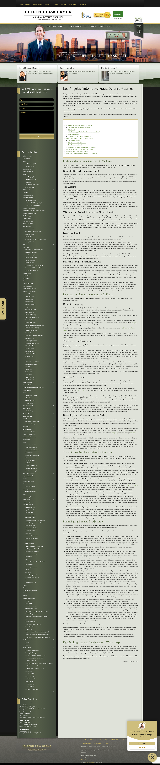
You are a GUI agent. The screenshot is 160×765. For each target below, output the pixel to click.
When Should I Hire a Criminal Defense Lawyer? (38, 637)
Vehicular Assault (29, 166)
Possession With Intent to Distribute (34, 268)
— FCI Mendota (29, 686)
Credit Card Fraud (30, 400)
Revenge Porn (29, 564)
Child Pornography (28, 197)
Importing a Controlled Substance (34, 335)
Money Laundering (30, 346)
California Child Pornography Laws (34, 203)
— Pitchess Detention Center (32, 666)
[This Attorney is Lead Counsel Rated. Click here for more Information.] (102, 15)
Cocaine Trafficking (30, 304)
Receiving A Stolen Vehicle (32, 184)
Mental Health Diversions (29, 437)
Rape (26, 559)
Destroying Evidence (28, 221)
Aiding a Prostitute (30, 507)
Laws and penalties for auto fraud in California (79, 138)
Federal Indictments (30, 322)
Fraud (24, 392)
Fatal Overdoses (29, 262)
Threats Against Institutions (30, 590)
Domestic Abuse (29, 234)
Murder (25, 442)
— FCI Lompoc (29, 684)
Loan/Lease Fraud (73, 134)
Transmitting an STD (30, 582)
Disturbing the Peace (28, 223)
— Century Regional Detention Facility (35, 655)
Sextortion (28, 359)
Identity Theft (28, 333)
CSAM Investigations (31, 309)
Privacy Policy (87, 743)
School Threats (26, 499)
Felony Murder (29, 452)
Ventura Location (24, 729)
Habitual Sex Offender (31, 528)
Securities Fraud (29, 356)
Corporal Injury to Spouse (29, 213)
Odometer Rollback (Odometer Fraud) (79, 127)
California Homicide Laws (32, 450)
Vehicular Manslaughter (31, 468)
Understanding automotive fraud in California (79, 125)
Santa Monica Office (103, 740)
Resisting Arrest (27, 489)
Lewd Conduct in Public (31, 538)
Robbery (25, 494)
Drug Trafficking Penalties (32, 317)
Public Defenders (29, 627)
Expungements (26, 278)
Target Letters (28, 369)
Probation (25, 484)
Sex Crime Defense (28, 504)
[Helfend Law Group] (48, 15)
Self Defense (28, 463)
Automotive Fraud (27, 169)
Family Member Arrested (29, 288)
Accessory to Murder (30, 445)
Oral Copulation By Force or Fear (34, 546)
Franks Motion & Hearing (32, 327)
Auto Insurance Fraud (31, 395)
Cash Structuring (29, 301)
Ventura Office (127, 740)
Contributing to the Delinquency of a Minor (34, 210)
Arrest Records (26, 158)
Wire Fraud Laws (29, 379)
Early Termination (30, 486)
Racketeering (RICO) (30, 353)
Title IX (27, 580)
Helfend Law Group (89, 762)
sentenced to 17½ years (131, 485)
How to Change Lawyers (31, 614)
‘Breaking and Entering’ (31, 179)
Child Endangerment (28, 195)
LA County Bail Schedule (32, 650)
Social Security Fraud (31, 364)
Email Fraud (28, 320)
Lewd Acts (28, 533)
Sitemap (106, 743)
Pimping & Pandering (31, 554)
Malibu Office (115, 740)
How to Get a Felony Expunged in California (36, 616)
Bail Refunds (28, 603)
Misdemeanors (26, 439)
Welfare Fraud (29, 403)
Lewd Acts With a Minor (31, 536)
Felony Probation (27, 382)
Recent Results (37, 4)
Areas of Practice (25, 4)
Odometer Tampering (74, 140)
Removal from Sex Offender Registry (35, 562)
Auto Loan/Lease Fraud (75, 145)
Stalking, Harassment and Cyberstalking (35, 239)
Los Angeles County (30, 653)
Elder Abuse (26, 275)
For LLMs (83, 759)
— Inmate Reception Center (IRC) (34, 658)
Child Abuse (26, 192)
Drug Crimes (26, 247)
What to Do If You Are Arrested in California (37, 634)
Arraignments (28, 601)
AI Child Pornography (31, 200)
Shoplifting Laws (29, 187)
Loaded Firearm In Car (29, 432)
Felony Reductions (27, 385)
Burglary (25, 174)
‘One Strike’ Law (29, 541)
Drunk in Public (27, 273)
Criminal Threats (27, 218)
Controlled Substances (31, 252)
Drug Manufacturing (30, 314)
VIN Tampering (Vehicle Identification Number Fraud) (84, 132)
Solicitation (28, 366)
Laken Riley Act (29, 338)
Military (27, 642)
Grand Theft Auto (27, 408)
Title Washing (72, 130)
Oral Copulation (29, 543)
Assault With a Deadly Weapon (31, 164)
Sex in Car (28, 572)
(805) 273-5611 (38, 733)
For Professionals (27, 640)
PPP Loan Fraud (29, 351)
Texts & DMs (28, 372)
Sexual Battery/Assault (31, 575)
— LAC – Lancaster (30, 679)
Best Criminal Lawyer (31, 606)
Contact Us (82, 4)
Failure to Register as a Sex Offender (34, 523)
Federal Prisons (29, 681)
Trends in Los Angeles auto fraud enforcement (79, 149)
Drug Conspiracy (29, 312)
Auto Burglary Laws (30, 177)
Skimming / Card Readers (32, 361)
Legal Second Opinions (31, 619)
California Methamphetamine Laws (34, 249)
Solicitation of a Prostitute (32, 577)
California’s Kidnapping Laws (33, 231)
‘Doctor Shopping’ (30, 260)
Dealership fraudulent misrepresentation (80, 136)
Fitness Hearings (27, 390)
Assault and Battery (30, 229)
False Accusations (30, 525)
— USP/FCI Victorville (31, 689)
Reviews (47, 4)
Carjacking (28, 182)
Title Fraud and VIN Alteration (77, 143)
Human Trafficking (27, 416)
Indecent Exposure (30, 530)
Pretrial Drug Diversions (31, 270)
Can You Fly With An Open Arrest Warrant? (36, 611)
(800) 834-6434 (40, 709)
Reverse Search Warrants (29, 491)
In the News (72, 4)
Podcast (63, 4)
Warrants (25, 595)
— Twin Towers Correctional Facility (34, 668)
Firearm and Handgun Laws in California (33, 387)
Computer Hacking (30, 424)
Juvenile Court (26, 426)
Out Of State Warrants (28, 473)
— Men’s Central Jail (30, 660)
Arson (24, 161)
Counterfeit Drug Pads (31, 255)
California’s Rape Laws (31, 515)
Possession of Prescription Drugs (34, 265)
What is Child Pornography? (32, 205)
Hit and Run (26, 413)
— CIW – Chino (29, 676)
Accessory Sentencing (31, 447)
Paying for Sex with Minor (32, 551)
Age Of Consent (29, 510)
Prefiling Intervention (28, 481)
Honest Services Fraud (31, 330)
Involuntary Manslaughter (32, 455)
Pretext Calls (28, 556)
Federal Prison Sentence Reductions (34, 325)
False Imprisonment (28, 283)
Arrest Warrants (29, 294)
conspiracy (134, 322)
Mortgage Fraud (29, 348)
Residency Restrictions (31, 567)
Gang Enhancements (28, 406)
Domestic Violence (27, 226)
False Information (27, 286)
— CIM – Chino (29, 673)
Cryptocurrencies (29, 307)
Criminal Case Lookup (31, 608)
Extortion (25, 281)
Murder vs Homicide (30, 458)
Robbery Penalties (30, 497)
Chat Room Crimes (30, 517)
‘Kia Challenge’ (29, 411)
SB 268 (27, 569)
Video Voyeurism (29, 377)
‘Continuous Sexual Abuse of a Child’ (35, 520)
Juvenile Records (27, 429)
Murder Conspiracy (30, 460)
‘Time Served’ (29, 629)
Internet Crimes (27, 419)
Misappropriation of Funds (32, 343)
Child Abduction (27, 190)
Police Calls (28, 236)
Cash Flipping (29, 299)
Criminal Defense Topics (29, 598)
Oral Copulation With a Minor (33, 549)
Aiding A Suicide (27, 156)
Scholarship (97, 743)
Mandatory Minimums (31, 340)
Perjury (25, 478)
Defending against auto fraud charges (77, 151)
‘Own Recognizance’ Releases (33, 624)
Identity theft (81, 390)
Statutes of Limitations (31, 465)
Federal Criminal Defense (29, 291)
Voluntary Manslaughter (31, 471)
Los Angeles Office (88, 740)
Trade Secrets (28, 374)
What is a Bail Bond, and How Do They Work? (37, 632)
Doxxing (25, 244)
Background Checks (28, 171)
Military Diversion (30, 621)
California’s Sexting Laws (32, 421)
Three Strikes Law (27, 593)
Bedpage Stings (29, 512)
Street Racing (26, 502)
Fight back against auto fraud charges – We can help (81, 153)
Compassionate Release (29, 208)
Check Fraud (28, 398)
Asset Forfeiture (29, 296)
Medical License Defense (29, 434)
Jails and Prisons (27, 647)
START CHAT (142, 744)
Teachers (27, 645)
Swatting (25, 585)
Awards (56, 4)
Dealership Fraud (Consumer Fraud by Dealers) (81, 147)
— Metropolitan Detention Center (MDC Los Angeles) (39, 663)
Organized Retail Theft (28, 476)
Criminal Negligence (28, 216)
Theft (24, 588)
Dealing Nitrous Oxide (31, 257)
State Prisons (28, 671)
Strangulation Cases (30, 242)
